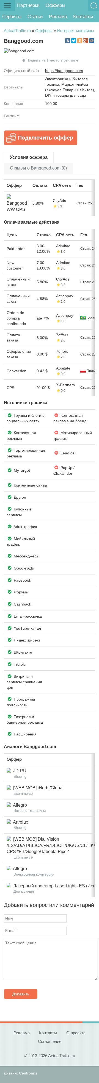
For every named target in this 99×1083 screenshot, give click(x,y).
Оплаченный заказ (18, 282)
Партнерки (28, 5)
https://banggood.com (64, 70)
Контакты (83, 16)
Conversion (16, 371)
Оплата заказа (13, 338)
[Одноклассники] (79, 40)
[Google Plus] (85, 40)
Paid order (16, 248)
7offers (62, 335)
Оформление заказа (19, 354)
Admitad (63, 246)
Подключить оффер (45, 138)
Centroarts (28, 1073)
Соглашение (49, 1041)
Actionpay (64, 296)
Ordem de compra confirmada (16, 318)
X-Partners (65, 385)
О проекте (76, 1033)
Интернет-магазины (75, 30)
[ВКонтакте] (67, 40)
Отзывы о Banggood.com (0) (38, 168)
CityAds (59, 200)
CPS (10, 387)
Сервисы (11, 16)
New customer (15, 265)
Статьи (35, 16)
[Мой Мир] (91, 40)
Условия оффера (29, 157)
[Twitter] (73, 40)
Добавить (20, 994)
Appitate (63, 368)
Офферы (55, 5)
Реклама (58, 16)
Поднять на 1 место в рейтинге (52, 60)
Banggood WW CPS (17, 203)
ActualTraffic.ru (17, 30)
